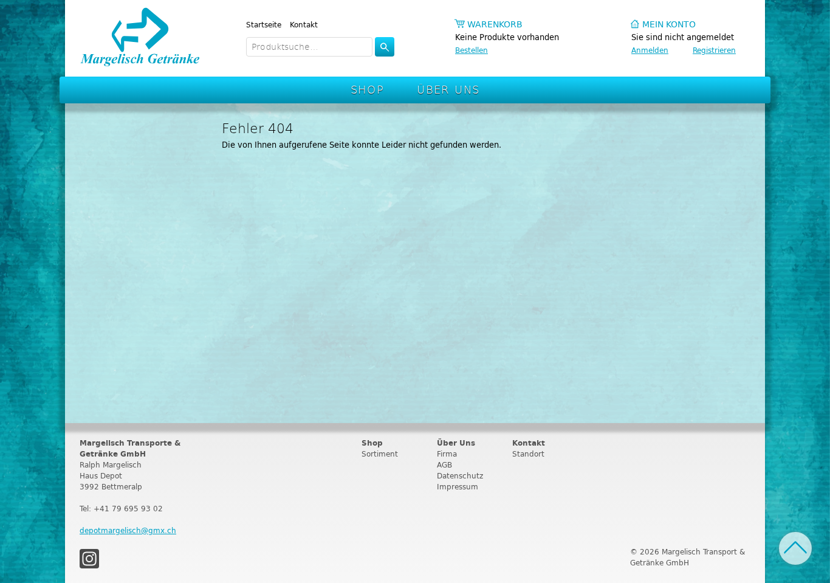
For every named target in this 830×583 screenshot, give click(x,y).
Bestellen (471, 50)
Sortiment (380, 454)
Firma (447, 454)
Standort (528, 454)
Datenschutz (460, 475)
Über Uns (448, 89)
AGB (444, 465)
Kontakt (304, 24)
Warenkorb (495, 24)
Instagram (89, 558)
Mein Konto (669, 24)
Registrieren (714, 50)
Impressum (457, 486)
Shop (368, 89)
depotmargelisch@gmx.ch (128, 530)
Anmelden (649, 50)
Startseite (263, 24)
